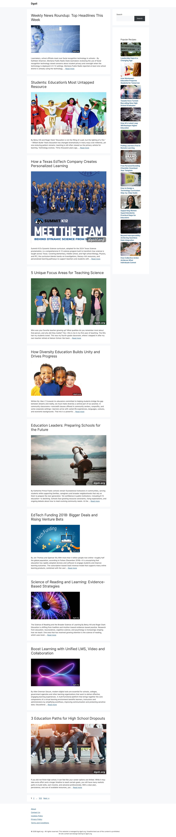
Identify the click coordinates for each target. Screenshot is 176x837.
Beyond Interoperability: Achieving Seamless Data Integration (131, 237)
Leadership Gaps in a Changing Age (129, 59)
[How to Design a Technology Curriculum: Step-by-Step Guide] (131, 179)
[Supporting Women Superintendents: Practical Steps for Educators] (131, 202)
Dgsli (34, 3)
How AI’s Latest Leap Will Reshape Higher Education (129, 125)
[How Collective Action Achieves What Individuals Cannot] (131, 249)
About (33, 809)
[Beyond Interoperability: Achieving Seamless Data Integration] (131, 227)
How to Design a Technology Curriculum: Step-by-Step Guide (130, 190)
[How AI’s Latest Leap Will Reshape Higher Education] (131, 114)
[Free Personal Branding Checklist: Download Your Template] (131, 157)
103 (40, 798)
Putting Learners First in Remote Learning (130, 147)
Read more (69, 69)
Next (46, 798)
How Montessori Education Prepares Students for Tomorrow (130, 80)
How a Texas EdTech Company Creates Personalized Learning (64, 163)
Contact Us (35, 812)
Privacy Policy (36, 819)
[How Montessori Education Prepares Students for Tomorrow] (131, 69)
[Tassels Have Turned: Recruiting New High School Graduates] (131, 92)
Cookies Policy (37, 816)
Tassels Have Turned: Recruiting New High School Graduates (129, 103)
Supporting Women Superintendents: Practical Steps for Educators (129, 214)
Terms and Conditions (40, 823)
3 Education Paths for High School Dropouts (68, 718)
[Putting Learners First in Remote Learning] (131, 137)
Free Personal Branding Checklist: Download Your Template (130, 168)
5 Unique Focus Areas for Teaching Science (67, 273)
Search (119, 14)
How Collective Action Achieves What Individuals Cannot (130, 260)
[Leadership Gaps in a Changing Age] (131, 49)
